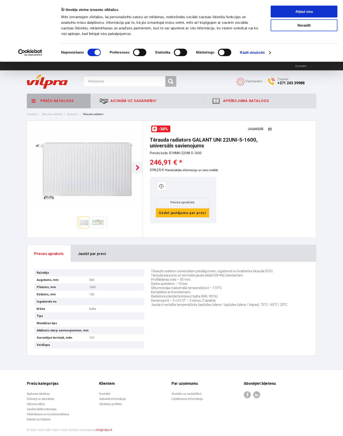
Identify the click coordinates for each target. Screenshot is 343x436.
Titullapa (32, 114)
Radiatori (72, 114)
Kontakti (301, 66)
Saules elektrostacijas (41, 409)
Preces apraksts (182, 202)
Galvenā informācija (112, 399)
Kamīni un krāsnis (38, 419)
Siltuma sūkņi (36, 404)
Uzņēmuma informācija (187, 399)
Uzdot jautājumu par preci (182, 213)
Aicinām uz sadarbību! (187, 393)
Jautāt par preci (92, 254)
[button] (137, 167)
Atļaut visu (304, 12)
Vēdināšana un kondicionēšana (48, 414)
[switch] (139, 52)
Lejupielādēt (255, 128)
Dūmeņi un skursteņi (40, 399)
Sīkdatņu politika (110, 404)
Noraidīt (304, 25)
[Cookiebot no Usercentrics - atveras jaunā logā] (30, 52)
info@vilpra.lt (103, 430)
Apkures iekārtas (52, 114)
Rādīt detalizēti (252, 52)
